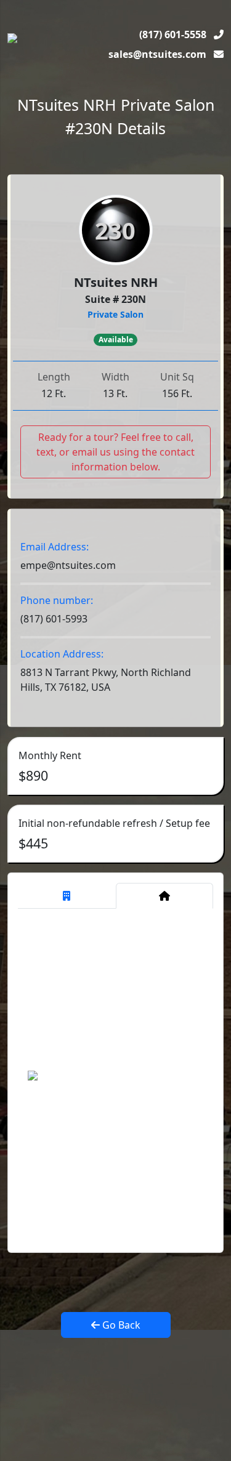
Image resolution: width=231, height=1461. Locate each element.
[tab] (67, 896)
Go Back (120, 1325)
